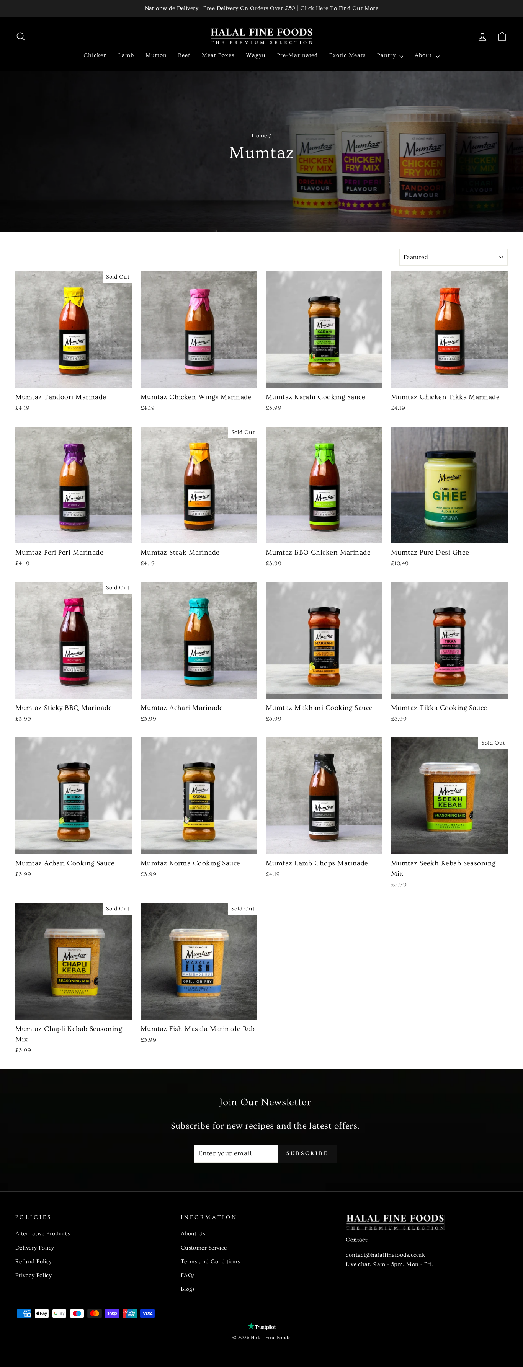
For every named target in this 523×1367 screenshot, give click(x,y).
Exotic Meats (347, 55)
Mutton (156, 55)
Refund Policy (33, 1261)
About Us (193, 1233)
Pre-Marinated (297, 55)
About (424, 55)
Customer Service (204, 1248)
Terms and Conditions (210, 1261)
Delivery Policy (34, 1248)
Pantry (387, 55)
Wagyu (256, 55)
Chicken (95, 55)
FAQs (188, 1275)
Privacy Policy (33, 1275)
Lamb (126, 55)
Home (259, 135)
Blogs (188, 1289)
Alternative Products (42, 1233)
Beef (184, 55)
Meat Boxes (218, 55)
